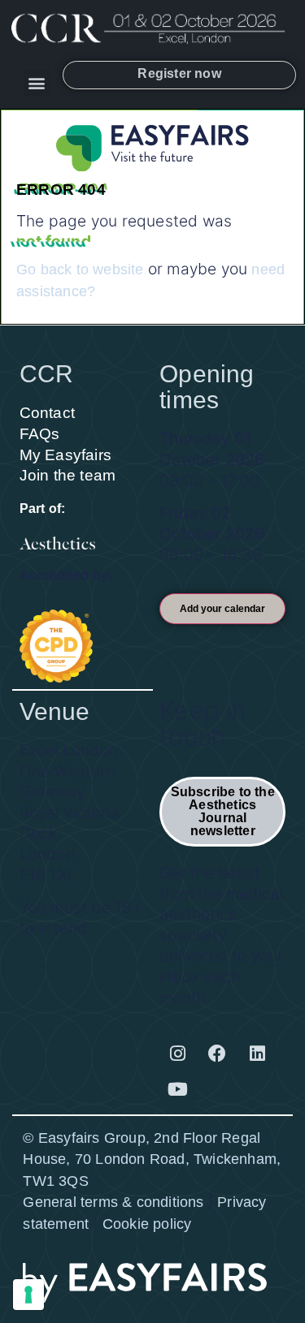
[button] (37, 83)
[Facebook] (217, 1053)
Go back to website (80, 269)
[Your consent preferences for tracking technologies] (28, 1294)
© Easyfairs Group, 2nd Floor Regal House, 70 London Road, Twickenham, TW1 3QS (152, 1159)
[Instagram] (177, 1053)
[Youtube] (177, 1089)
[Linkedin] (258, 1053)
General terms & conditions (113, 1202)
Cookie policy (147, 1224)
